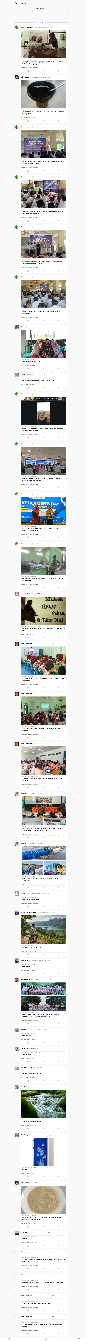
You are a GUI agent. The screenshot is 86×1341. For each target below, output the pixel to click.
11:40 (51, 444)
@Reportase (24, 67)
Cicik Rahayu (25, 1135)
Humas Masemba (26, 27)
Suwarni (23, 327)
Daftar (46, 11)
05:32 (49, 960)
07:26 (46, 793)
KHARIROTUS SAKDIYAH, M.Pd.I (31, 1068)
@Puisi (22, 365)
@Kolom (23, 634)
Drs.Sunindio (25, 960)
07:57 (53, 693)
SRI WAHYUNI (25, 1233)
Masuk (36, 11)
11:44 (51, 394)
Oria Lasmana (25, 77)
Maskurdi (23, 794)
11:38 (51, 494)
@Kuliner (23, 117)
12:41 (51, 277)
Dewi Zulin (24, 1087)
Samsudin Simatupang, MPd (30, 594)
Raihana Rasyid (25, 980)
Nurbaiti (23, 1030)
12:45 (51, 227)
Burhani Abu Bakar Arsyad (29, 912)
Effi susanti (24, 893)
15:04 (49, 77)
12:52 (51, 177)
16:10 (51, 27)
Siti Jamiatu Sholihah (28, 1049)
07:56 (53, 743)
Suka (30, 67)
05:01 (50, 979)
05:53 (57, 912)
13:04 (51, 127)
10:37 (58, 594)
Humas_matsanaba (27, 644)
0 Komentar (35, 67)
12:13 (51, 375)
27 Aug (46, 1029)
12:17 (45, 327)
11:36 (51, 544)
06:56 (46, 843)
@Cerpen (23, 970)
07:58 (53, 644)
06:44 (47, 893)
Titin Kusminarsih (26, 375)
